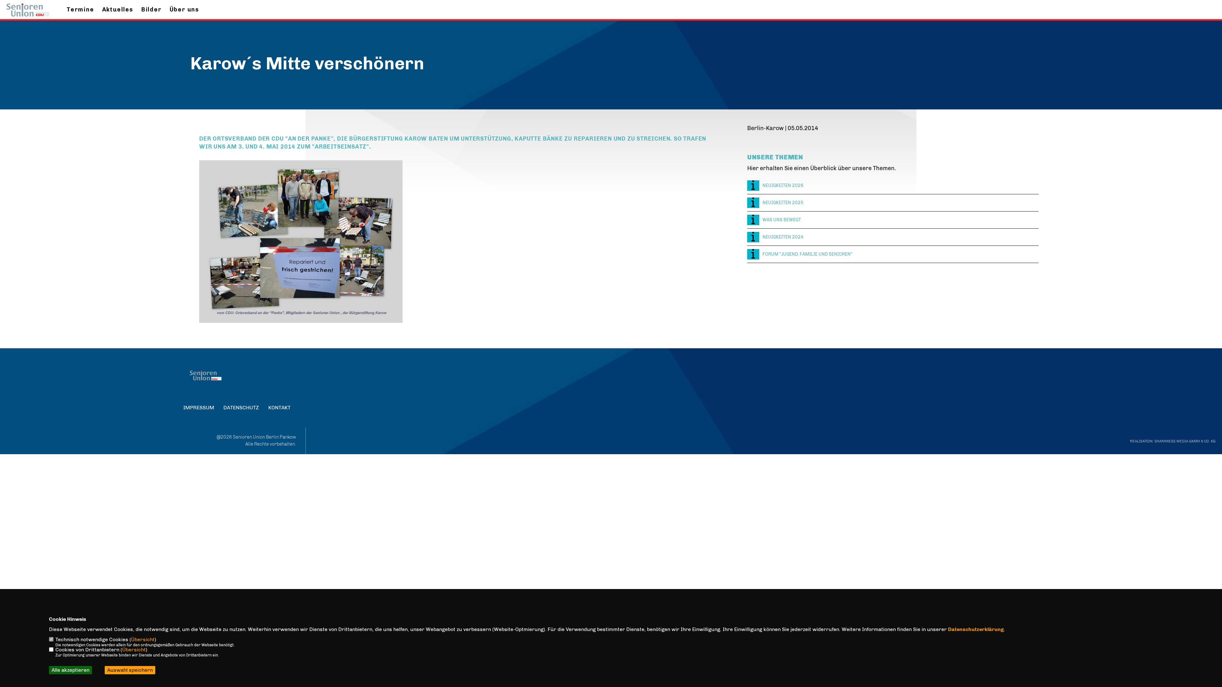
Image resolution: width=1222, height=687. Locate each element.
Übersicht (143, 639)
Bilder (151, 9)
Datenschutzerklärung (976, 629)
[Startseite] (205, 375)
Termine (80, 9)
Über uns (184, 9)
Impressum (198, 408)
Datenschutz (241, 408)
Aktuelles (117, 9)
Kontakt (279, 408)
